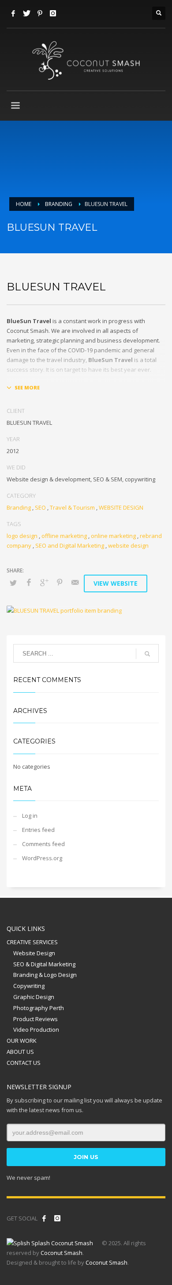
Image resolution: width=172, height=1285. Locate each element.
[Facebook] (13, 13)
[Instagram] (53, 13)
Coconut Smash (61, 1253)
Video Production (36, 1029)
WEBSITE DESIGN (121, 507)
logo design (22, 536)
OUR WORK (22, 1041)
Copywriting (29, 986)
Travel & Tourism (72, 507)
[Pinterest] (39, 13)
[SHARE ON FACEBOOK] (28, 582)
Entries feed (38, 830)
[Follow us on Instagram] (57, 1218)
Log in (29, 816)
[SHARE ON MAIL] (75, 582)
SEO (40, 507)
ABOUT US (20, 1052)
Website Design (34, 953)
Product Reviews (35, 1019)
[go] (147, 653)
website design (128, 545)
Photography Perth (38, 1008)
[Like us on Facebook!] (44, 1218)
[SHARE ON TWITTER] (13, 582)
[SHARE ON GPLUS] (44, 582)
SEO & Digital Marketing (44, 964)
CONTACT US (24, 1063)
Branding (19, 507)
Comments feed (43, 844)
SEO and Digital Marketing (69, 545)
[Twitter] (26, 13)
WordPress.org (42, 858)
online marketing (113, 536)
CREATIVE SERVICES (32, 942)
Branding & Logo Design (45, 975)
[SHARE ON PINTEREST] (59, 582)
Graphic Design (33, 997)
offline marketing (64, 536)
